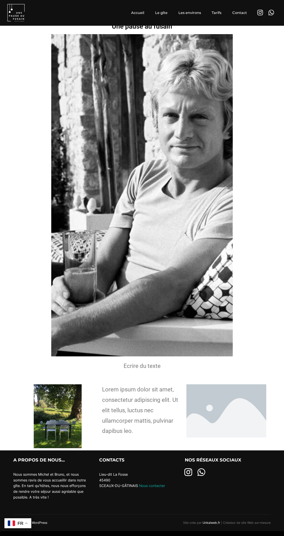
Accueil (137, 13)
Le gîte (161, 13)
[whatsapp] (201, 472)
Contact (239, 13)
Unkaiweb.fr (211, 522)
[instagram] (188, 472)
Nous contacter (152, 485)
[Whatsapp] (271, 12)
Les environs (189, 13)
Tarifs (216, 13)
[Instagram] (260, 12)
